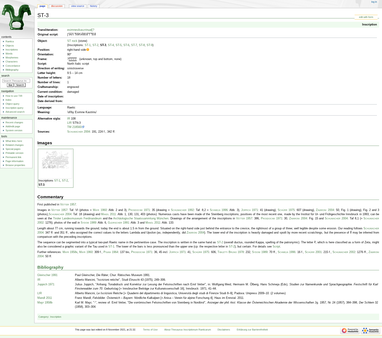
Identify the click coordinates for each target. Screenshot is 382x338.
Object (42, 40)
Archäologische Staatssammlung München (140, 218)
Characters (12, 61)
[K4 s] (83, 34)
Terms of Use (150, 329)
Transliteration (47, 29)
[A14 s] (71, 34)
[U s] (73, 34)
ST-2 (95, 45)
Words (9, 53)
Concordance (13, 65)
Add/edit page (13, 126)
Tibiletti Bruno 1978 (231, 252)
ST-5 (119, 45)
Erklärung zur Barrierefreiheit (252, 329)
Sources (43, 131)
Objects (10, 45)
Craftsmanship (47, 87)
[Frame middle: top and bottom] (71, 59)
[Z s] (79, 34)
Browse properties (15, 165)
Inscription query (14, 107)
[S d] (80, 34)
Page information (14, 161)
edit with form (366, 17)
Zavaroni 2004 (325, 210)
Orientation (45, 54)
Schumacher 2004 (78, 131)
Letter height (46, 73)
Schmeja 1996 (219, 210)
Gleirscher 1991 (118, 222)
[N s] (75, 34)
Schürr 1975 (286, 210)
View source (77, 6)
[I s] (76, 34)
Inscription (369, 24)
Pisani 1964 (110, 252)
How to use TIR (14, 96)
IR (68, 118)
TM (69, 127)
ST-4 (111, 45)
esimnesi (73, 29)
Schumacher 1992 (182, 210)
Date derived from (50, 101)
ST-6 (126, 45)
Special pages (13, 149)
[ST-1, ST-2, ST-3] (55, 159)
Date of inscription (50, 96)
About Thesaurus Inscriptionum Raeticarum (187, 329)
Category (43, 316)
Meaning (43, 112)
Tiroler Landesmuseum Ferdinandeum (77, 218)
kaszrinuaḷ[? (86, 29)
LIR (69, 122)
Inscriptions (12, 49)
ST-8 (142, 45)
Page (42, 6)
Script (42, 63)
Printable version (14, 153)
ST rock (72, 40)
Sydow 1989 (88, 222)
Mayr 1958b (70, 252)
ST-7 (134, 45)
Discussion (57, 6)
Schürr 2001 (313, 252)
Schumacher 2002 (343, 252)
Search (5, 75)
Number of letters (49, 77)
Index (8, 100)
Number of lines (48, 82)
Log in (374, 1)
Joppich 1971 (249, 210)
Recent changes (14, 122)
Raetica (10, 41)
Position (43, 49)
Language (44, 107)
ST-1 (88, 45)
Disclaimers (224, 329)
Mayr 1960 (100, 210)
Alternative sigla (49, 118)
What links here (14, 141)
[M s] (91, 34)
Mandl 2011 (108, 214)
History (93, 6)
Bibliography (50, 267)
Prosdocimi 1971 (139, 210)
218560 (77, 127)
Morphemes (12, 57)
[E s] (87, 34)
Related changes (15, 145)
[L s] (69, 34)
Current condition (50, 91)
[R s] (77, 34)
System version (14, 130)
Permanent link (13, 157)
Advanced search (15, 111)
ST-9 (150, 45)
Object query (12, 103)
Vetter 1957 (68, 204)
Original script (47, 34)
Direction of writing (51, 68)
